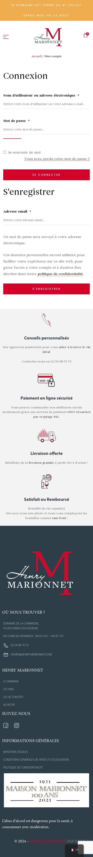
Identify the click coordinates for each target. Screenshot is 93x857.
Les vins (8, 689)
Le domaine (11, 681)
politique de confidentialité (60, 274)
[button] (46, 10)
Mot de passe (16, 121)
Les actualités (13, 697)
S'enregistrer (46, 289)
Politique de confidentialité (23, 767)
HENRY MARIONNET (47, 842)
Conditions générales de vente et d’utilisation (36, 760)
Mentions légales (15, 752)
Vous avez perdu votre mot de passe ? (57, 159)
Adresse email (17, 211)
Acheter (9, 705)
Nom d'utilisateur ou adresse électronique (41, 95)
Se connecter (46, 175)
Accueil (37, 56)
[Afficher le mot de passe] (12, 138)
